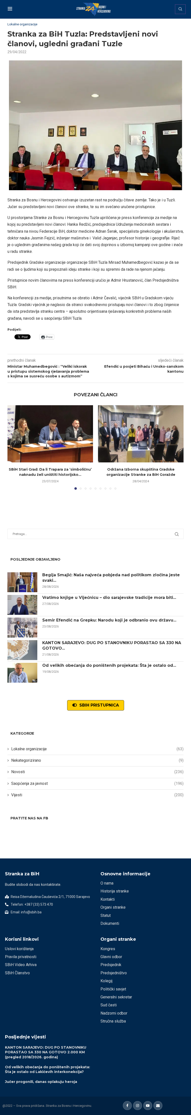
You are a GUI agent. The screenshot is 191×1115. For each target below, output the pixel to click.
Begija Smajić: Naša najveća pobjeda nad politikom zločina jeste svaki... (111, 578)
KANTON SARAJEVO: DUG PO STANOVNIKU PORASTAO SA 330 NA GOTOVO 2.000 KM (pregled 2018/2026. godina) (45, 1052)
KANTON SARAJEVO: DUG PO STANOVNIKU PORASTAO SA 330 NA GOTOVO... (111, 645)
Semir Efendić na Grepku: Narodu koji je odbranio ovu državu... (109, 620)
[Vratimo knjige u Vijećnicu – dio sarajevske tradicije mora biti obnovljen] (22, 605)
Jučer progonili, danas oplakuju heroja (41, 1081)
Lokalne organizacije (97, 749)
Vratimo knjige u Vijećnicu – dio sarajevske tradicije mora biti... (109, 597)
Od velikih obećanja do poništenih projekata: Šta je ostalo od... (109, 665)
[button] (14, 447)
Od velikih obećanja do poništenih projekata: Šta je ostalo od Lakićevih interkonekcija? (47, 1069)
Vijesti (97, 795)
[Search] (180, 9)
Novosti (97, 771)
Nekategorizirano (97, 760)
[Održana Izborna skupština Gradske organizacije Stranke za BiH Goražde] (141, 433)
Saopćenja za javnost (97, 783)
